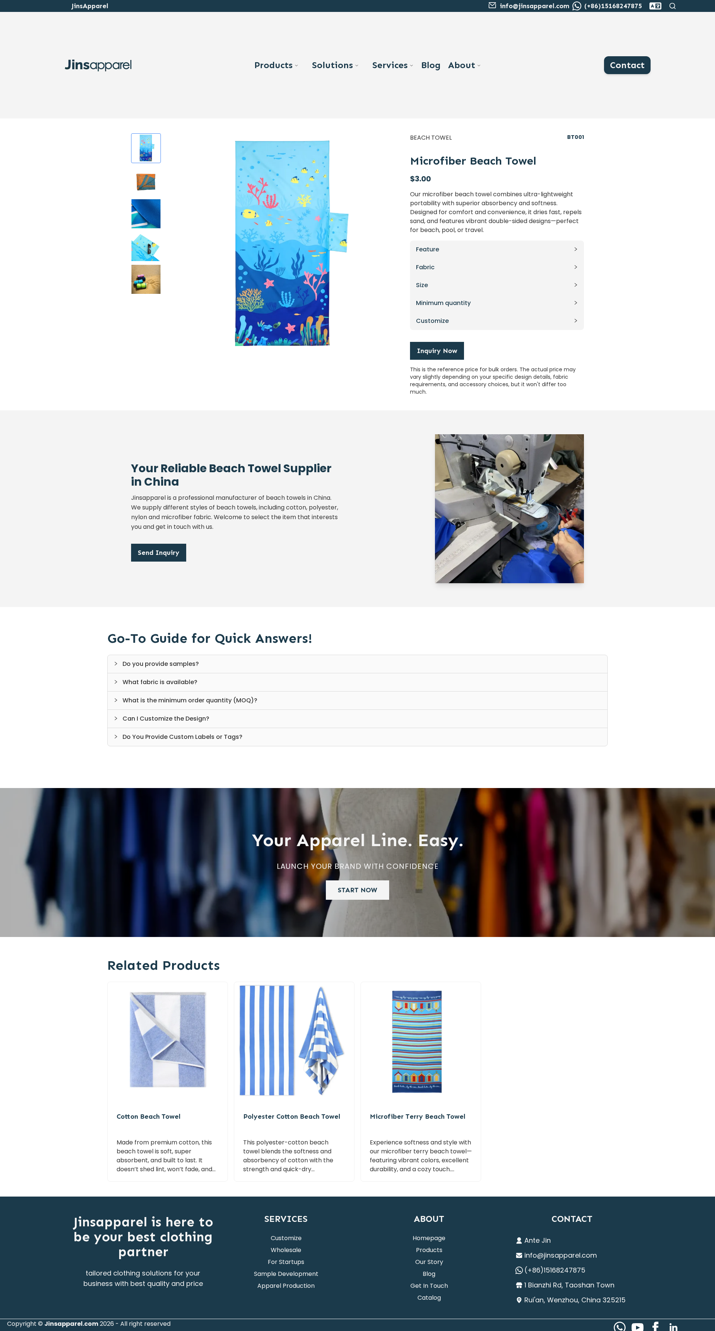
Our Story (429, 1262)
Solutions (332, 65)
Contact (627, 65)
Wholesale (286, 1250)
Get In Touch (429, 1285)
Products (273, 65)
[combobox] (655, 6)
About (461, 65)
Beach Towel (431, 137)
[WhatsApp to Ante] (576, 5)
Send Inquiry (158, 553)
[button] (497, 249)
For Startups (286, 1262)
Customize (286, 1238)
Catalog (429, 1297)
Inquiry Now (437, 351)
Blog (431, 65)
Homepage (429, 1238)
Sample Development (286, 1274)
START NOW (357, 890)
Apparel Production (286, 1285)
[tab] (357, 664)
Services (390, 65)
